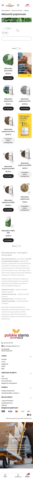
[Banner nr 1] (25, 66)
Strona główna (5, 10)
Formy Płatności (6, 381)
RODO (3, 366)
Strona (14, 48)
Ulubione (4, 405)
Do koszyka (8, 78)
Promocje (4, 378)
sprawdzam (16, 454)
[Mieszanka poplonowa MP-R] (8, 120)
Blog (2, 369)
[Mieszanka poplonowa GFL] (25, 90)
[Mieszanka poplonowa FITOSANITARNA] (8, 90)
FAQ (2, 376)
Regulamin (4, 364)
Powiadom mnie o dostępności (8, 140)
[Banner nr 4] (25, 128)
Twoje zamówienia (7, 401)
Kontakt (3, 359)
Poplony (26, 10)
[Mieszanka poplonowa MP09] (25, 154)
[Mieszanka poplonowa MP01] (8, 156)
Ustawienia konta (6, 403)
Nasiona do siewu (17, 10)
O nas (3, 362)
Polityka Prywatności (7, 391)
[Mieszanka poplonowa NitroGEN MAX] (25, 188)
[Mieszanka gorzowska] (8, 59)
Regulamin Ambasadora (9, 383)
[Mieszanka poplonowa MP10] (8, 190)
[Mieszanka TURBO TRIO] (8, 222)
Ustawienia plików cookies (9, 393)
